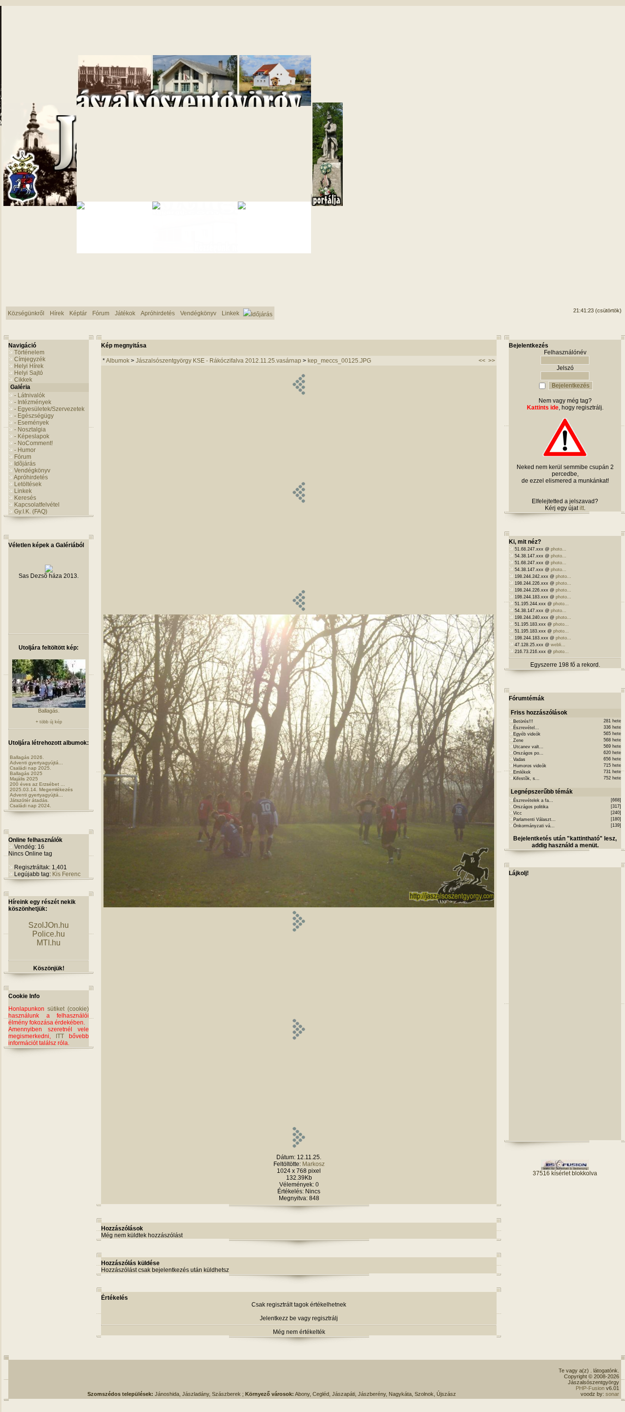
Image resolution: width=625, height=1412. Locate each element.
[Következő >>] (299, 1149)
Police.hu (48, 934)
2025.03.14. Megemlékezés (41, 789)
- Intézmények (32, 402)
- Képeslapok (31, 436)
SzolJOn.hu (48, 925)
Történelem (29, 352)
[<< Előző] (299, 612)
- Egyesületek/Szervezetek (49, 409)
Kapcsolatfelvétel (37, 504)
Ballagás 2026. (27, 757)
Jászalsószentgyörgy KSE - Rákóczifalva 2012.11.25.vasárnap (218, 360)
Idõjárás (25, 463)
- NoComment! (33, 443)
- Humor (25, 450)
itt (582, 508)
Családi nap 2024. (30, 805)
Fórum (22, 456)
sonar (612, 1394)
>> (491, 360)
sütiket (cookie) (68, 1008)
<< (482, 360)
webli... (558, 644)
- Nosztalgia (30, 429)
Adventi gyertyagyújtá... (36, 762)
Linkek (23, 491)
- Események (31, 422)
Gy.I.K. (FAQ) (30, 511)
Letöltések (28, 484)
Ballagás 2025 (26, 773)
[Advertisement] (272, 1376)
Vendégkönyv (32, 470)
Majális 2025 (24, 778)
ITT (60, 1036)
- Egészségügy (34, 415)
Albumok (117, 360)
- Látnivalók (29, 395)
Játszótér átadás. (29, 800)
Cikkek (23, 379)
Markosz (313, 1164)
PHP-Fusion (590, 1388)
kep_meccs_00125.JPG (339, 360)
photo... (558, 549)
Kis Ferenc (66, 874)
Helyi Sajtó (28, 372)
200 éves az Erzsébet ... (37, 784)
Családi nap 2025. (30, 768)
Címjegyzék (29, 359)
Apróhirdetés (31, 477)
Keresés (25, 497)
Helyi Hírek (28, 366)
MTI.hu (49, 943)
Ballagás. (49, 711)
